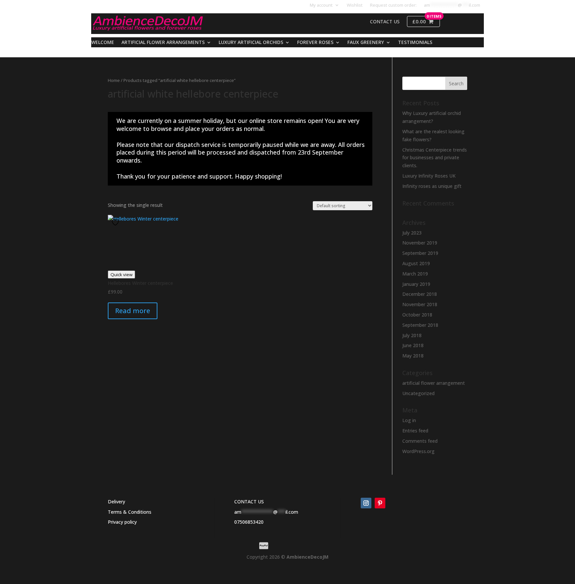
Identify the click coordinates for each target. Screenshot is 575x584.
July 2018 (412, 335)
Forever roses (315, 42)
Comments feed (420, 441)
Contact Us (385, 21)
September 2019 (420, 253)
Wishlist (355, 5)
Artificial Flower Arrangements (163, 42)
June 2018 (413, 345)
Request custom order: (393, 5)
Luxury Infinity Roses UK (429, 176)
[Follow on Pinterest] (380, 503)
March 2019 (415, 274)
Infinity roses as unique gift (432, 186)
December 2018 (419, 294)
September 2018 (420, 325)
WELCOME (102, 42)
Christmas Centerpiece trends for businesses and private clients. (434, 158)
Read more (132, 310)
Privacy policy (122, 522)
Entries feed (415, 430)
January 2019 (416, 284)
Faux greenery (365, 42)
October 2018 (417, 314)
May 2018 (413, 355)
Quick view (121, 275)
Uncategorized (418, 393)
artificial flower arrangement (433, 383)
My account (321, 5)
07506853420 (249, 522)
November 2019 (419, 243)
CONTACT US (249, 501)
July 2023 (412, 233)
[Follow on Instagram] (366, 503)
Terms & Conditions (129, 512)
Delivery (116, 501)
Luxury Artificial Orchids (251, 42)
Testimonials (415, 42)
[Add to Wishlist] (116, 222)
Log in (409, 420)
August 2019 (416, 263)
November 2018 (419, 304)
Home (114, 80)
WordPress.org (418, 451)
